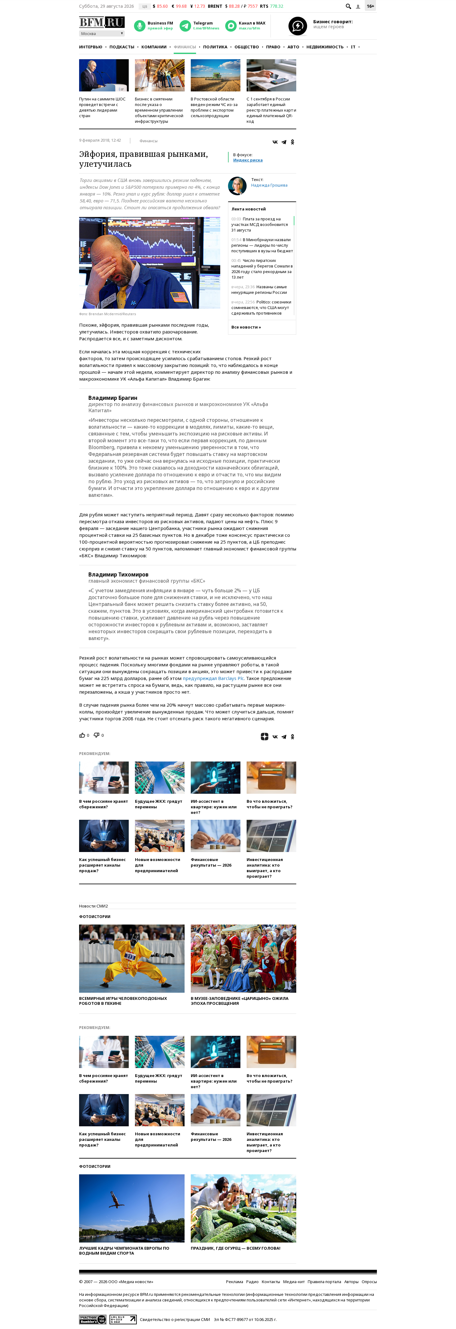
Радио (252, 1281)
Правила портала (324, 1281)
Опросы (369, 1281)
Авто (293, 47)
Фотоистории (94, 916)
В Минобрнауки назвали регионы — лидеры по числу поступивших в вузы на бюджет (262, 245)
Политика (215, 47)
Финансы (185, 47)
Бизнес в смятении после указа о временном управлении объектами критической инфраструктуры (159, 110)
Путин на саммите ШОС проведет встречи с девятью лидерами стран (102, 107)
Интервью (90, 47)
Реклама (234, 1281)
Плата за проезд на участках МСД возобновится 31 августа (259, 224)
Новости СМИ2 (93, 906)
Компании (154, 47)
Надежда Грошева (269, 185)
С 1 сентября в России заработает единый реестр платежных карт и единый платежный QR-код (271, 110)
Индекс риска (248, 159)
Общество (247, 47)
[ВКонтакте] (275, 142)
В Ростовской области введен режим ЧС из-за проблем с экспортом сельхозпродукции (214, 107)
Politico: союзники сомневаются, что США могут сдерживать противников (261, 307)
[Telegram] (284, 142)
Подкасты (122, 47)
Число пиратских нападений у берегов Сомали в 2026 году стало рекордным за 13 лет (262, 269)
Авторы (351, 1281)
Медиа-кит (294, 1281)
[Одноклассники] (292, 142)
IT (353, 47)
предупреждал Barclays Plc (213, 678)
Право (273, 47)
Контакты (271, 1281)
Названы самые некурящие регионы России (259, 289)
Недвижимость (325, 47)
